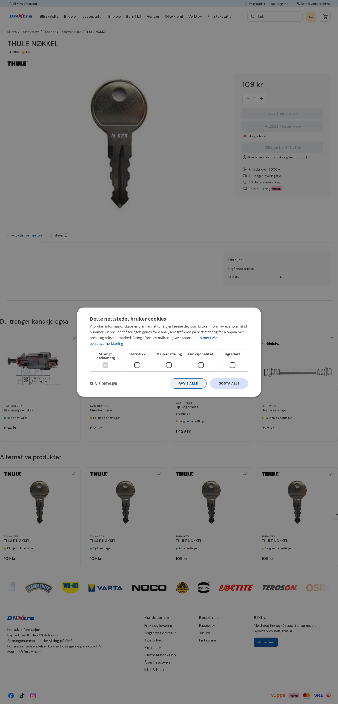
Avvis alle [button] (188, 383)
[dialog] (169, 351)
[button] (103, 383)
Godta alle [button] (229, 383)
